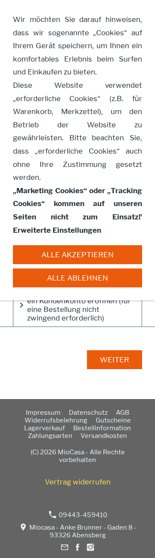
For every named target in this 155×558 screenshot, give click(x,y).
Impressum (43, 412)
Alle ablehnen (77, 278)
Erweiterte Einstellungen (57, 230)
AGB (122, 412)
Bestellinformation (102, 428)
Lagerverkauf (44, 428)
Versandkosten (104, 436)
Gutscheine (113, 420)
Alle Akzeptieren (77, 254)
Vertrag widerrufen (78, 482)
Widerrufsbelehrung (56, 420)
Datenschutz (88, 412)
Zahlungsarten (50, 436)
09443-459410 (82, 515)
